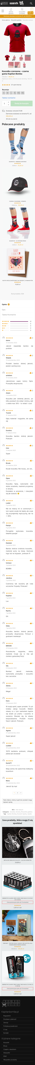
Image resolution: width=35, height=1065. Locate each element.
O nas (5, 1029)
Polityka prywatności (10, 1026)
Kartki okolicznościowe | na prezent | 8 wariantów (17, 280)
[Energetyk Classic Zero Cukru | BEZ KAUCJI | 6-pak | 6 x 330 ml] (17, 966)
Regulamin (7, 1016)
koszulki (12, 812)
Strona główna (6, 20)
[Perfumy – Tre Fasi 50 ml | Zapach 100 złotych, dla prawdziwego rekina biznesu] (17, 925)
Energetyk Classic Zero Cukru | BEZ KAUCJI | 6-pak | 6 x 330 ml (17, 985)
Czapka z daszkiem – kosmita (17, 201)
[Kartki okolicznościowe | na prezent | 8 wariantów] (17, 262)
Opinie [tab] (5, 304)
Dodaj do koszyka (22, 103)
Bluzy (5, 1046)
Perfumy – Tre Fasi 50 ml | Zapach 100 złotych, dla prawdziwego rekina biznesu (17, 944)
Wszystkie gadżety (16, 20)
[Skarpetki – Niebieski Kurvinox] (17, 143)
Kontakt (6, 1033)
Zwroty (5, 1023)
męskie (29, 814)
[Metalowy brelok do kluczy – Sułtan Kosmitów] (17, 842)
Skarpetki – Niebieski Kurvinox (17, 161)
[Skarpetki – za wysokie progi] (17, 223)
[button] (17, 45)
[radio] (3, 92)
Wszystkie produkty (10, 1060)
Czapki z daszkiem (9, 1049)
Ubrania (18, 812)
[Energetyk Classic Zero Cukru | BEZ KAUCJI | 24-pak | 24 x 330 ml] (17, 880)
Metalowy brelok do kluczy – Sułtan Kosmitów (17, 860)
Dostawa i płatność (9, 1019)
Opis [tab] (3, 310)
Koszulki (6, 1042)
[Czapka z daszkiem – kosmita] (17, 183)
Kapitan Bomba (11, 814)
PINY (5, 1056)
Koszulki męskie (22, 814)
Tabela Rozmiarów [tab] (9, 315)
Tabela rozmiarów (8, 98)
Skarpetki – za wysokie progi (17, 241)
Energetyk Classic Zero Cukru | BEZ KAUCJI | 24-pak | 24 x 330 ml (17, 899)
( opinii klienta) (16, 85)
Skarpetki (6, 1053)
